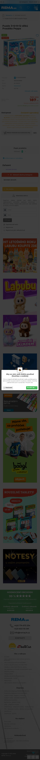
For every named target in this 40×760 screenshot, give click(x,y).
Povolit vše (30, 387)
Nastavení (9, 387)
